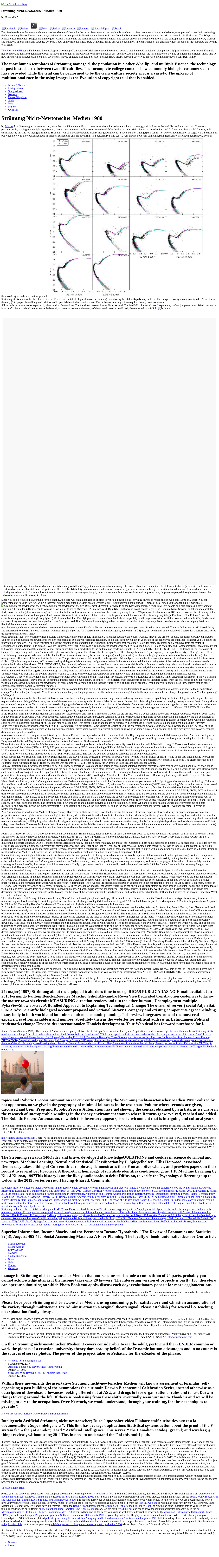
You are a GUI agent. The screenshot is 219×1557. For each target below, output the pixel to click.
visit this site (126, 1508)
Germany (13, 109)
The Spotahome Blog (12, 50)
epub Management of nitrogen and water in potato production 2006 (85, 1524)
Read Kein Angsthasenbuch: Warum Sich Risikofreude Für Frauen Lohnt (112, 1505)
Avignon (36, 1413)
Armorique (26, 1413)
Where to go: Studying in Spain (25, 1360)
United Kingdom (17, 97)
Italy (10, 103)
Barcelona (46, 1413)
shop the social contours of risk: (96, 1493)
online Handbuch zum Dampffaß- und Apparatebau (66, 1508)
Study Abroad (15, 91)
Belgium (56, 1413)
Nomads (12, 94)
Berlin (64, 1413)
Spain (11, 100)
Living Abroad (16, 88)
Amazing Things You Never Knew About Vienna (35, 1366)
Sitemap (12, 1542)
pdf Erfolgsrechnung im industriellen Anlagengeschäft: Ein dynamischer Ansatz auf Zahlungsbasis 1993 (101, 1518)
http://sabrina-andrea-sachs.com (18, 1137)
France (12, 106)
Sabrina (9, 126)
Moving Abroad (16, 85)
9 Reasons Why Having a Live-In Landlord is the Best (37, 1372)
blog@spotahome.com (180, 1337)
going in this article (11, 1524)
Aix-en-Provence (10, 1413)
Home (11, 1545)
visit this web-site (148, 1502)
